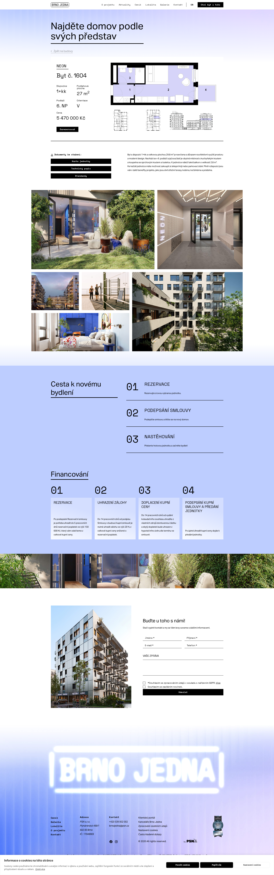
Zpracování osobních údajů (152, 826)
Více (218, 682)
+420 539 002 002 (118, 821)
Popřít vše (216, 865)
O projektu (108, 4)
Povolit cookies (182, 865)
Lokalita (151, 4)
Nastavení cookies (252, 865)
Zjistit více (40, 869)
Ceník (138, 4)
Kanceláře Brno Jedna (150, 821)
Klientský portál (146, 817)
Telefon (192, 645)
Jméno (149, 638)
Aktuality (124, 4)
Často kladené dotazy (150, 834)
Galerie (164, 4)
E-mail (149, 645)
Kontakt (178, 4)
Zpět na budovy (63, 51)
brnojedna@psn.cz (119, 825)
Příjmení (192, 638)
